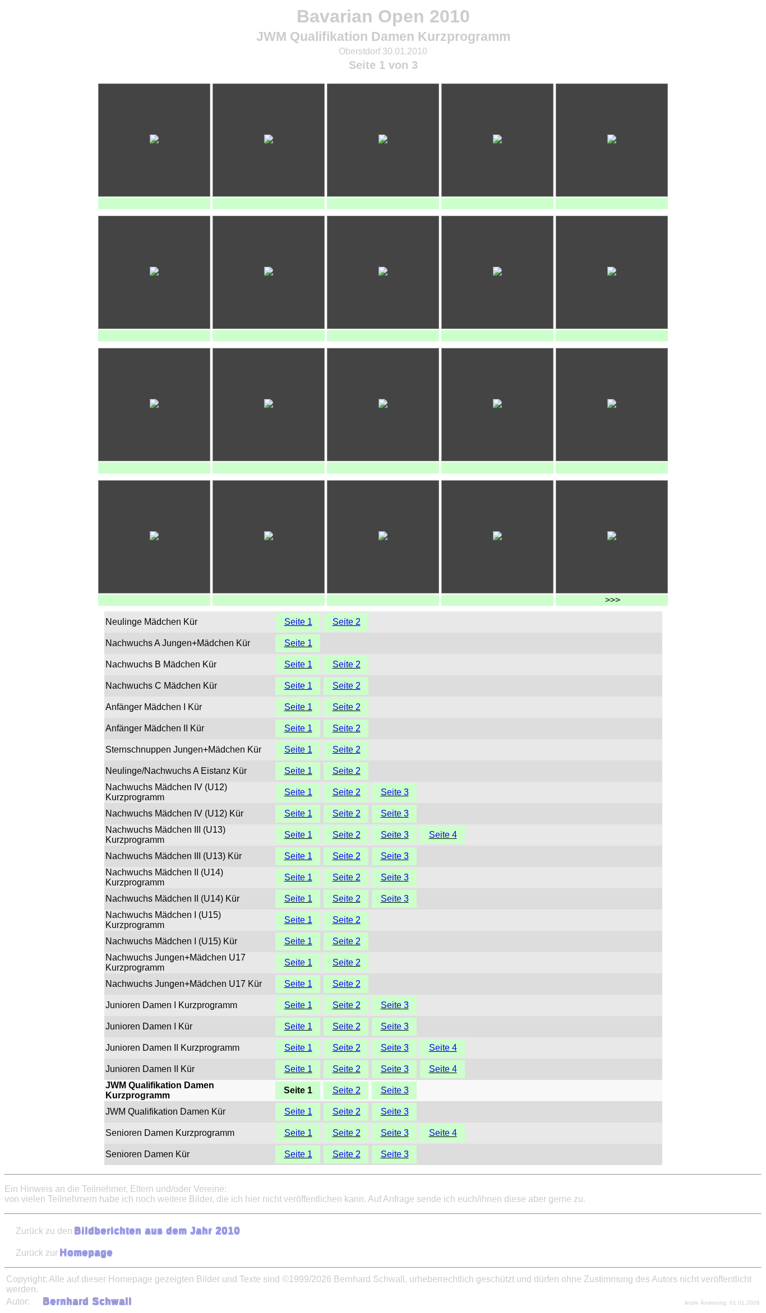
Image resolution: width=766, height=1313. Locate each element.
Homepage (86, 1253)
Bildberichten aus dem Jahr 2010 (158, 1231)
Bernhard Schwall (87, 1301)
